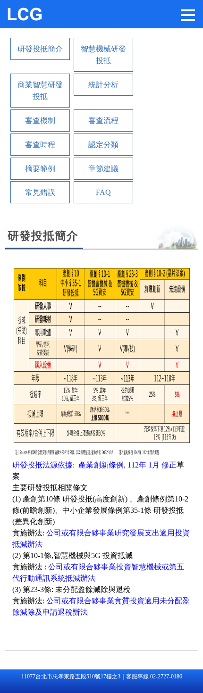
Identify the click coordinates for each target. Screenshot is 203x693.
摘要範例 (40, 169)
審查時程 (40, 145)
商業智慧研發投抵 (40, 90)
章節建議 (103, 169)
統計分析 (103, 85)
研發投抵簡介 (40, 49)
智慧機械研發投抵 (103, 55)
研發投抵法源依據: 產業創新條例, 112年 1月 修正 (94, 465)
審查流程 (103, 121)
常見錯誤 (40, 192)
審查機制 (40, 121)
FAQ (103, 192)
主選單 (188, 15)
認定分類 (103, 145)
